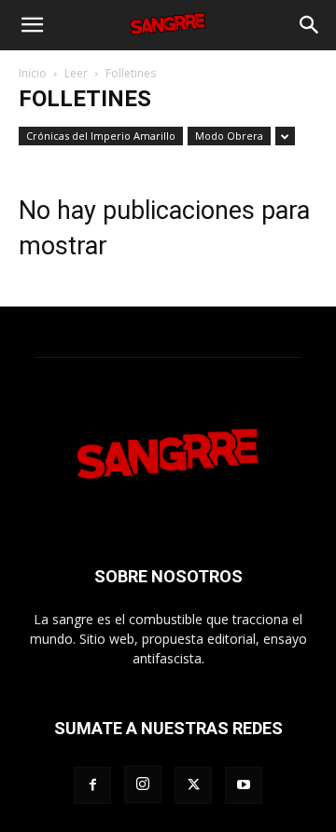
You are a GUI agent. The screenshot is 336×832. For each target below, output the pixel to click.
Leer (76, 73)
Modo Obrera (229, 136)
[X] (193, 785)
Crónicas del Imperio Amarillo (100, 136)
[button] (32, 25)
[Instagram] (142, 784)
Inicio (33, 73)
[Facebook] (92, 785)
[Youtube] (243, 785)
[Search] (310, 25)
